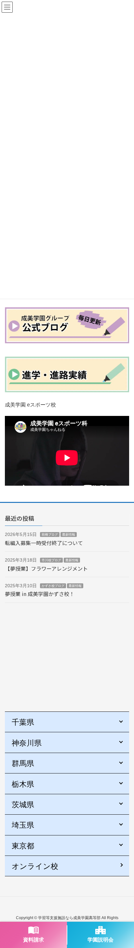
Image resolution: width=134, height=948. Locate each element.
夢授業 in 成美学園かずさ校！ (39, 594)
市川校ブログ (51, 560)
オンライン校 (35, 866)
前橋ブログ (50, 534)
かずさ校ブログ (53, 586)
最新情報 (68, 534)
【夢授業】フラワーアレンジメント (46, 568)
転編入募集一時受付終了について (44, 543)
